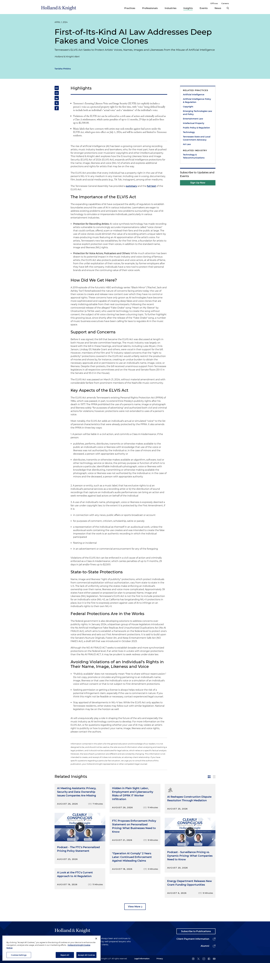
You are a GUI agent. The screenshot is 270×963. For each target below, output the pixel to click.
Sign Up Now (197, 182)
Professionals (150, 8)
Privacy (160, 959)
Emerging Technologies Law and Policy (197, 112)
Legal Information (141, 959)
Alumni (205, 946)
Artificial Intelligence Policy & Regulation (197, 100)
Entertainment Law (193, 118)
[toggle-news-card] (209, 776)
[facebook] (209, 959)
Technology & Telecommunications (193, 156)
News (218, 8)
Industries (170, 8)
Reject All (64, 955)
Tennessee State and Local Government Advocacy (196, 138)
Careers (225, 3)
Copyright (188, 106)
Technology (189, 132)
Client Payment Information (192, 939)
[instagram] (203, 959)
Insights (188, 8)
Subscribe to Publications (196, 931)
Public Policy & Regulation (196, 127)
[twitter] (198, 959)
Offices (214, 3)
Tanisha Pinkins (63, 68)
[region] (51, 948)
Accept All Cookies (86, 955)
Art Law (187, 144)
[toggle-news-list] (214, 776)
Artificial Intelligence (193, 94)
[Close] (96, 938)
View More (134, 906)
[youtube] (214, 959)
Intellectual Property (193, 123)
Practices (129, 8)
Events (204, 8)
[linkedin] (193, 959)
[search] (228, 8)
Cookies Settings (18, 955)
